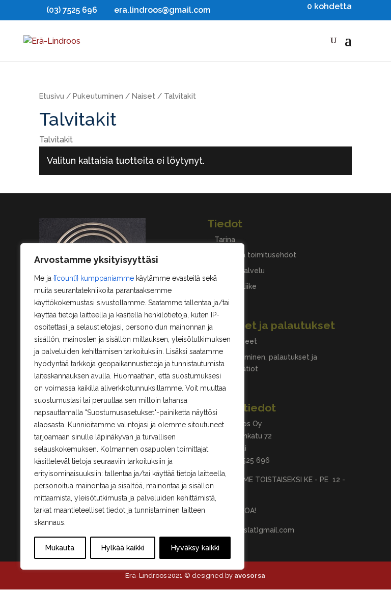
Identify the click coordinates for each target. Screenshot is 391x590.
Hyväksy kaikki (195, 548)
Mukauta (59, 548)
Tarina (224, 239)
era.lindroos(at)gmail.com (250, 530)
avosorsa (249, 575)
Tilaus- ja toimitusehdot (255, 255)
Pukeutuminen (98, 96)
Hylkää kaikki (122, 548)
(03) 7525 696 (247, 460)
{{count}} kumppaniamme (93, 278)
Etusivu (51, 96)
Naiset (143, 96)
